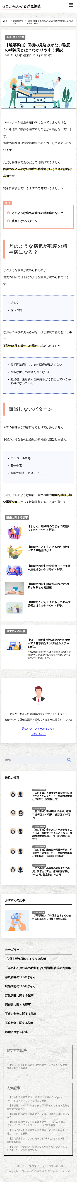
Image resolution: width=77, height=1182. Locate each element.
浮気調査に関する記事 (19, 995)
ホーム (21, 1166)
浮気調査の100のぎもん (20, 977)
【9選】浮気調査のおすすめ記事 (26, 958)
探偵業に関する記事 (18, 1004)
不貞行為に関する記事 (19, 1022)
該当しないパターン (25, 220)
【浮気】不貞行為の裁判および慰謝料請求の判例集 (38, 967)
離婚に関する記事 (15, 37)
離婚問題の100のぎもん (20, 986)
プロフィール (36, 1166)
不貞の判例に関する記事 (21, 1013)
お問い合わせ (38, 734)
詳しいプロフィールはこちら (38, 728)
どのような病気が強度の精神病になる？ (37, 212)
